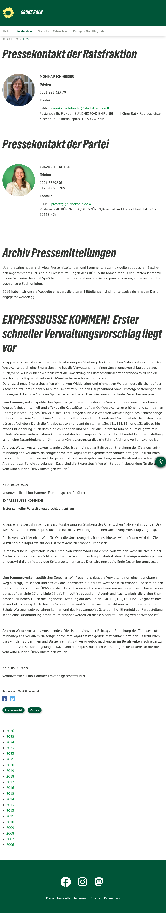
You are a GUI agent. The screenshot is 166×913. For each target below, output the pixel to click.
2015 (10, 793)
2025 (10, 736)
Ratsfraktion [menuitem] (24, 31)
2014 (10, 799)
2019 (10, 770)
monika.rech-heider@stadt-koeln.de (78, 108)
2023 (10, 748)
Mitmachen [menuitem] (60, 31)
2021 (10, 759)
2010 (10, 822)
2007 (10, 839)
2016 (10, 787)
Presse (26, 39)
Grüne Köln (32, 12)
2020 (10, 765)
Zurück (34, 710)
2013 (10, 804)
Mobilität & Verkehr (29, 691)
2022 (10, 753)
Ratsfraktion (10, 39)
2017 (10, 782)
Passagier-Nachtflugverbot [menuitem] (89, 31)
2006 (10, 844)
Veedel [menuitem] (42, 31)
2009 (10, 827)
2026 (10, 731)
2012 (10, 810)
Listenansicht (13, 710)
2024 (10, 742)
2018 (10, 776)
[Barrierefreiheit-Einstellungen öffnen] (160, 462)
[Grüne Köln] (8, 13)
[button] (4, 698)
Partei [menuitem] (6, 31)
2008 (10, 833)
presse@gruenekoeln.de (69, 203)
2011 (10, 816)
